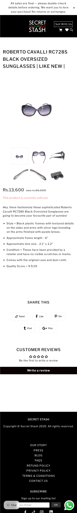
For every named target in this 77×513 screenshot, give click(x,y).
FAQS (38, 460)
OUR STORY (38, 445)
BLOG (38, 455)
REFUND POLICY (38, 465)
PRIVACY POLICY (38, 470)
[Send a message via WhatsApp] (69, 505)
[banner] (37, 26)
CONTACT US (38, 480)
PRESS (38, 450)
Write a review (38, 370)
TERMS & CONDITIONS (38, 475)
